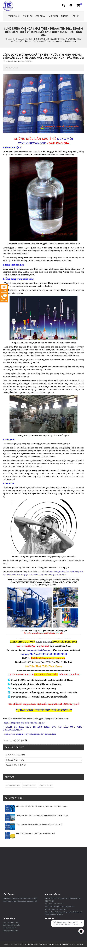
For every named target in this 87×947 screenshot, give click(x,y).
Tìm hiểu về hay (30, 734)
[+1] (22, 740)
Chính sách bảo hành (10, 930)
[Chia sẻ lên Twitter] (14, 740)
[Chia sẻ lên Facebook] (11, 740)
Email (4, 290)
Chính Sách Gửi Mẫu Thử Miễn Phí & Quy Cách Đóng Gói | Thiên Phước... (42, 806)
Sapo (81, 944)
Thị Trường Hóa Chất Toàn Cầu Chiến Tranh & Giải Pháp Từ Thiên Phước (42, 815)
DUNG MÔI (53, 16)
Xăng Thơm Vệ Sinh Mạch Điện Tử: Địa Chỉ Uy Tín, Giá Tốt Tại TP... (39, 824)
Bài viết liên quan (14, 798)
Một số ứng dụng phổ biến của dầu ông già (24, 722)
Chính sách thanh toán (11, 922)
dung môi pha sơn (46, 785)
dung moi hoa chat (13, 785)
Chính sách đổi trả (9, 928)
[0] (77, 6)
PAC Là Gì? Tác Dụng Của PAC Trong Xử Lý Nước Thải (35, 833)
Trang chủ (13, 16)
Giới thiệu (28, 16)
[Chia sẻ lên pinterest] (18, 740)
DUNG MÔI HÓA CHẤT (15, 755)
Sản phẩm (40, 16)
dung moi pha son (29, 785)
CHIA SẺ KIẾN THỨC (15, 760)
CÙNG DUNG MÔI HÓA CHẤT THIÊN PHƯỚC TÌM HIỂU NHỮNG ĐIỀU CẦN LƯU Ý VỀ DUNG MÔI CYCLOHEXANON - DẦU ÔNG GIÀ (43, 56)
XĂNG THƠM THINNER (16, 765)
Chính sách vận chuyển (11, 925)
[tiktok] (26, 740)
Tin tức (64, 16)
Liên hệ (75, 16)
